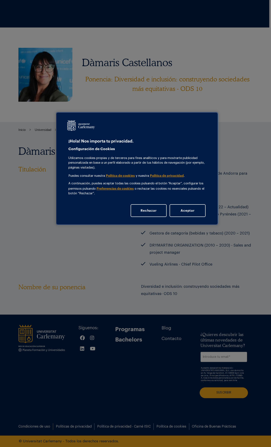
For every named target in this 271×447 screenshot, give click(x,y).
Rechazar (148, 210)
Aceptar (187, 210)
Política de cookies (120, 175)
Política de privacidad (167, 175)
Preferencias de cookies (115, 188)
